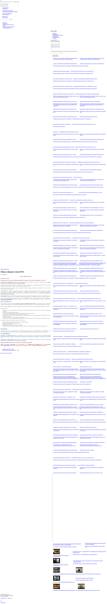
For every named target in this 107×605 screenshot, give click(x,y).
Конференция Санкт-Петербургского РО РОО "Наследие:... (89, 162)
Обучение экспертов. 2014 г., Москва (87, 450)
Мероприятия (55, 34)
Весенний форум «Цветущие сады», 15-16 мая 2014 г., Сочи (91, 472)
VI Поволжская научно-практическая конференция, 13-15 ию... (90, 192)
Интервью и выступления (58, 35)
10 (51, 44)
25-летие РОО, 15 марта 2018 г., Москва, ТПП (81, 237)
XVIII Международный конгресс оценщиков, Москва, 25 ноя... (92, 275)
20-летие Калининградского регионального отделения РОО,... (65, 169)
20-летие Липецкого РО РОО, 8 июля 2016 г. (61, 359)
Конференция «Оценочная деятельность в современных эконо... (92, 109)
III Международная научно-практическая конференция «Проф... (92, 245)
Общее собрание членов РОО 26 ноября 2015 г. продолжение (64, 162)
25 (52, 47)
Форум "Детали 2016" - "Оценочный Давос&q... (62, 366)
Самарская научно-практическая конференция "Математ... (91, 169)
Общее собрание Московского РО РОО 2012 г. (88, 116)
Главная (2, 269)
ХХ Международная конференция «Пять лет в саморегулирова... (65, 450)
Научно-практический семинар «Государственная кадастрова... (65, 374)
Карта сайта (3, 602)
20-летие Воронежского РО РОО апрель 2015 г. (62, 237)
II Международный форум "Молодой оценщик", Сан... (85, 146)
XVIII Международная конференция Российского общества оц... (65, 590)
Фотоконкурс (55, 131)
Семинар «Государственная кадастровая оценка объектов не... (65, 275)
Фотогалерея (55, 36)
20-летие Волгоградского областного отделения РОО (90, 101)
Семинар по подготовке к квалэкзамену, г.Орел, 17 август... (91, 313)
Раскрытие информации (7, 13)
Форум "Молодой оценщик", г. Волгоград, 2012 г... (63, 78)
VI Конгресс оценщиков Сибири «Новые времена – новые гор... (65, 412)
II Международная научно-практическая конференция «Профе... (65, 381)
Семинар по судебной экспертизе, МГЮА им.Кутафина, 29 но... (85, 78)
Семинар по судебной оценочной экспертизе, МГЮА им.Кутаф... (92, 306)
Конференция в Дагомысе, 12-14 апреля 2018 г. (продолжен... (91, 321)
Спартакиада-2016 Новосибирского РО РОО (61, 457)
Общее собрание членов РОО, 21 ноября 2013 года (63, 86)
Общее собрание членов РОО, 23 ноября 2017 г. (62, 124)
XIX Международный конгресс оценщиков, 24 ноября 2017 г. (65, 465)
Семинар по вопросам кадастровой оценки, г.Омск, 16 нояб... (65, 154)
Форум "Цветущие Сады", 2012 (86, 366)
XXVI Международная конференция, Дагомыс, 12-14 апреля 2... (92, 404)
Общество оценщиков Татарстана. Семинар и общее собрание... (92, 63)
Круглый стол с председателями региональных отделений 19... (65, 215)
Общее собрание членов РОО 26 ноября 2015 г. (62, 389)
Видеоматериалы (56, 37)
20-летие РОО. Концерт (77, 177)
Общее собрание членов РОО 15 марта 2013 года (89, 328)
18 (52, 45)
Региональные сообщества (8, 10)
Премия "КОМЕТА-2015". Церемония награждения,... (63, 313)
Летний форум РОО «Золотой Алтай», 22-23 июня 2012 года (82, 71)
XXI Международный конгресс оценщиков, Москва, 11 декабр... (65, 260)
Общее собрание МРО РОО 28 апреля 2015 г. (88, 427)
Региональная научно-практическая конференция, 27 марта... (64, 139)
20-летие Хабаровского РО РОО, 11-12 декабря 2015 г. (63, 283)
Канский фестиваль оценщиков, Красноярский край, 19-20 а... (91, 184)
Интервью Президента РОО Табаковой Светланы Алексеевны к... (88, 573)
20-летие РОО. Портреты (58, 336)
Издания (54, 38)
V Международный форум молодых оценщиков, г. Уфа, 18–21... (92, 207)
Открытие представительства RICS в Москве (84, 580)
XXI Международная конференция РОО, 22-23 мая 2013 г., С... (65, 419)
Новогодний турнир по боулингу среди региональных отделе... (65, 116)
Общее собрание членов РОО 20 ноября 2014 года (81, 389)
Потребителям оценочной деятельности (10, 11)
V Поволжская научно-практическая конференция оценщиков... (76, 336)
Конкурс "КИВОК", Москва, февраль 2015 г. (86, 465)
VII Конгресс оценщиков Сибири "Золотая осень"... (89, 290)
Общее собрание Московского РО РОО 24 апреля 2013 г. (90, 374)
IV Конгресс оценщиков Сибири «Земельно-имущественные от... (92, 419)
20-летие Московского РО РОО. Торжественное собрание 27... (92, 434)
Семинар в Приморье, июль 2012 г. (59, 351)
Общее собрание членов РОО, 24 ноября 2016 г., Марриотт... (64, 343)
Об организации (6, 7)
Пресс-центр (5, 16)
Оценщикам (5, 8)
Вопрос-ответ (5, 17)
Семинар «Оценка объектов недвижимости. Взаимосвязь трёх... (65, 63)
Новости (54, 33)
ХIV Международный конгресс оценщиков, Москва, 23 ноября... (65, 290)
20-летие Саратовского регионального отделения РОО (63, 93)
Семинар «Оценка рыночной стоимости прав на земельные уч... (65, 268)
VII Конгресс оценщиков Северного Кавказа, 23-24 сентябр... (65, 427)
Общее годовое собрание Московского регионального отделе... (89, 298)
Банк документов (6, 14)
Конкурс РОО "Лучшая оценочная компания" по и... (63, 192)
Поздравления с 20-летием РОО (86, 381)
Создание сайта (3, 598)
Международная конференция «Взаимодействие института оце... (91, 268)
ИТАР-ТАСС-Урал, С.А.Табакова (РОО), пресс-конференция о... (85, 554)
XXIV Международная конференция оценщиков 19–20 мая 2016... (65, 434)
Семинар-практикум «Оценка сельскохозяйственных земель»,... (65, 442)
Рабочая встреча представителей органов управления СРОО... (65, 109)
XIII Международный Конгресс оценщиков (61, 71)
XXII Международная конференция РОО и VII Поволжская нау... (65, 184)
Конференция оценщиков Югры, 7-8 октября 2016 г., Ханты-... (85, 86)
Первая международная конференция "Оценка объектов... (64, 582)
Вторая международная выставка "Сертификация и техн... (89, 590)
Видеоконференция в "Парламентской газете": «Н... (69, 131)
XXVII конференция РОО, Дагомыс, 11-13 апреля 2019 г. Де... (65, 306)
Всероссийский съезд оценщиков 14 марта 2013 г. (62, 177)
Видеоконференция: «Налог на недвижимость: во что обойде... (85, 563)
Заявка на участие (6, 349)
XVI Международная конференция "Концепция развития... (64, 573)
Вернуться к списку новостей (6, 353)
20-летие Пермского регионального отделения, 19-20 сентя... (64, 207)
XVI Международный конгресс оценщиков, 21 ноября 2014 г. (79, 351)
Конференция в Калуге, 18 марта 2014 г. (60, 222)
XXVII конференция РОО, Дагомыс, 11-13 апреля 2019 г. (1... (83, 457)
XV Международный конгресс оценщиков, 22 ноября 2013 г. (91, 230)
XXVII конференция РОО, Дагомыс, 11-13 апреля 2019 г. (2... (91, 215)
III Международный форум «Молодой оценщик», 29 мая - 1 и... (65, 101)
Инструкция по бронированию (9, 350)
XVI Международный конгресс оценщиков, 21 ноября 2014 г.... (65, 328)
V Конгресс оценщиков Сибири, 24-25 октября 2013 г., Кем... (91, 260)
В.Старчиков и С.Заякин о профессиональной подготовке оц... (65, 546)
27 (55, 47)
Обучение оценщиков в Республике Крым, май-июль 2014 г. (64, 298)
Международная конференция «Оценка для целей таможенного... (81, 222)
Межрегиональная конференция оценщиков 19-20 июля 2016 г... (92, 154)
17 (51, 45)
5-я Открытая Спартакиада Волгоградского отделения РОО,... (65, 472)
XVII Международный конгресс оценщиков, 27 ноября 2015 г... (65, 245)
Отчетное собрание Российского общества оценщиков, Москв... (87, 93)
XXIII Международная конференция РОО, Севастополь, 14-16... (65, 404)
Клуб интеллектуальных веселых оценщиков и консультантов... (65, 230)
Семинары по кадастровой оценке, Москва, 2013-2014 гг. (82, 359)
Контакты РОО (5, 5)
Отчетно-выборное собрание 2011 (81, 283)
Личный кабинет (5, 3)
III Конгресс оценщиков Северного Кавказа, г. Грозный (63, 146)
